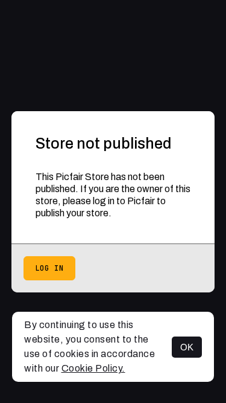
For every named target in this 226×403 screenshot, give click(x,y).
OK (186, 347)
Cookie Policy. (93, 368)
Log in (49, 268)
